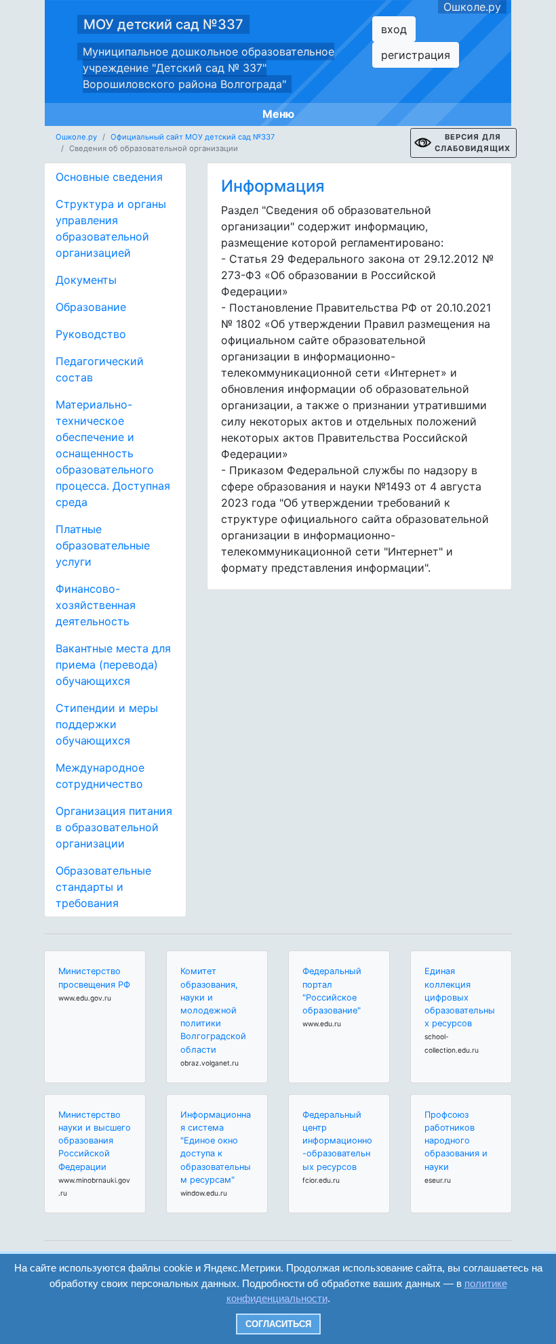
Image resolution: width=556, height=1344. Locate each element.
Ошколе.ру (472, 7)
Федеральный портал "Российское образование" (331, 990)
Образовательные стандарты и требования (103, 887)
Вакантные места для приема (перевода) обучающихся (113, 665)
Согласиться (278, 1324)
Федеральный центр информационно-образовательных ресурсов (337, 1141)
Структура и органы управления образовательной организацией (111, 228)
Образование (91, 307)
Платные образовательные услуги (103, 545)
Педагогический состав (100, 369)
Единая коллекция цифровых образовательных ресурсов (459, 997)
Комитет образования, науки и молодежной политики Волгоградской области (213, 1010)
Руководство (91, 334)
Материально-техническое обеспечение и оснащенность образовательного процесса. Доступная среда (113, 453)
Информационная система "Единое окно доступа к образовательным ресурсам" (215, 1147)
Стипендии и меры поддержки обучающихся (107, 724)
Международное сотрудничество (100, 776)
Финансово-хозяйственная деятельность (96, 605)
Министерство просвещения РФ (94, 977)
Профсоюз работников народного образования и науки (456, 1141)
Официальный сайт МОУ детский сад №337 (193, 137)
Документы (86, 280)
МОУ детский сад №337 (163, 24)
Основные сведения (109, 177)
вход (394, 29)
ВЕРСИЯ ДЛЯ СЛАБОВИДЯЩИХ (473, 142)
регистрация (415, 55)
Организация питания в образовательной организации (114, 827)
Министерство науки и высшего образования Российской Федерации (94, 1141)
